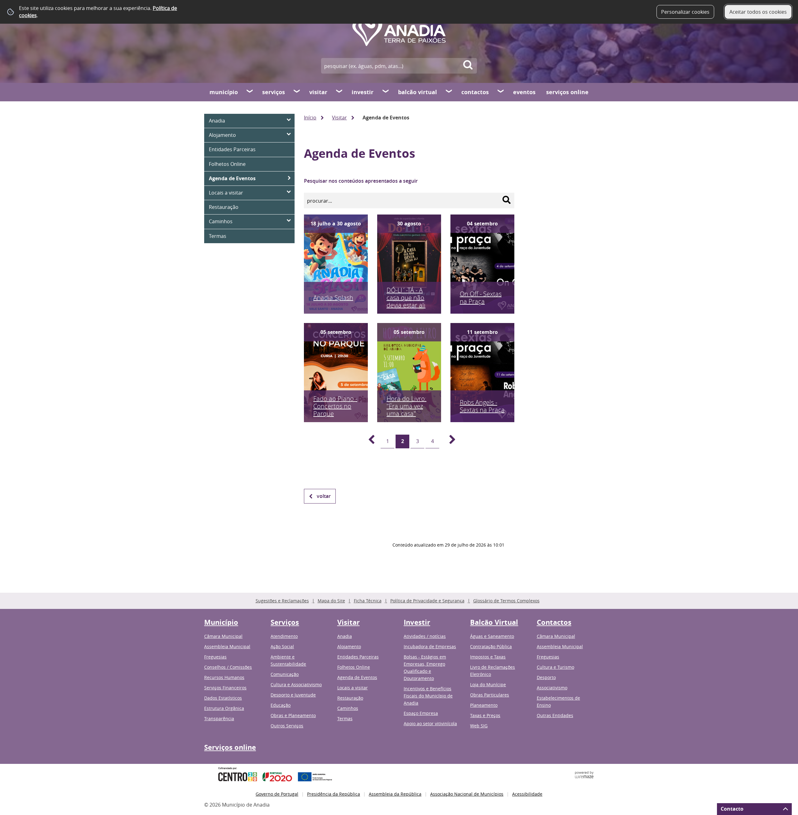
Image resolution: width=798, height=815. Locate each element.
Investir (362, 92)
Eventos (524, 92)
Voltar (324, 496)
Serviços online (567, 92)
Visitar (318, 92)
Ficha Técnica (368, 601)
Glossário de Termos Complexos (506, 601)
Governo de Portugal (277, 794)
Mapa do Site (331, 601)
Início (310, 117)
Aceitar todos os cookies (758, 11)
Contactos (475, 92)
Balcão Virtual (417, 92)
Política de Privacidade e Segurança (427, 601)
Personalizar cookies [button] (685, 11)
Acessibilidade (527, 794)
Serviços (273, 92)
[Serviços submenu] (297, 92)
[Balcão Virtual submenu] (449, 92)
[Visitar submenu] (339, 92)
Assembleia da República (395, 794)
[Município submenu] (250, 92)
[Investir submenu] (386, 92)
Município (223, 92)
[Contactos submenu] (501, 92)
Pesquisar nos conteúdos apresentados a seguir (361, 180)
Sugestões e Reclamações (282, 601)
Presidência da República (333, 794)
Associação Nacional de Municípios (466, 794)
